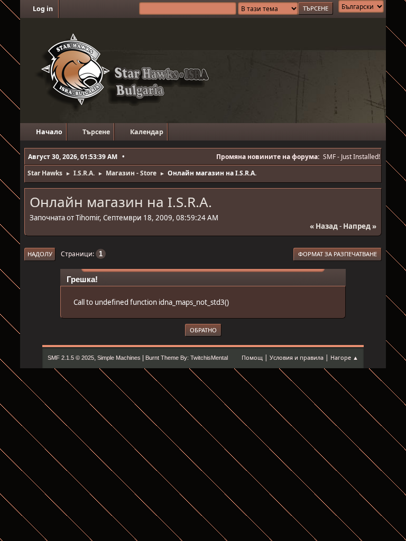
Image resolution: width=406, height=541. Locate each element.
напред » (359, 226)
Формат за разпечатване (337, 254)
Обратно (203, 330)
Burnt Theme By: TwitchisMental (186, 358)
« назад (324, 226)
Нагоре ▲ (344, 357)
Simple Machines (119, 358)
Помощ (252, 357)
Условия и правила (297, 357)
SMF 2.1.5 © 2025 (71, 358)
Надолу (39, 254)
